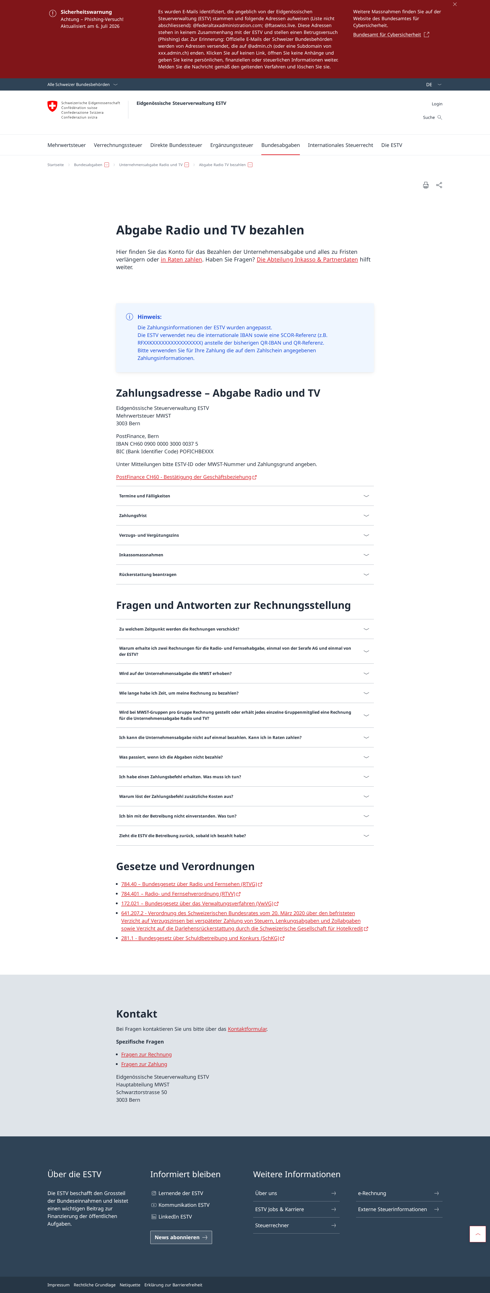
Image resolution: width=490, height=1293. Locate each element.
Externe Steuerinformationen (392, 1209)
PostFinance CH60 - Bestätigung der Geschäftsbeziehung (183, 476)
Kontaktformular (247, 1028)
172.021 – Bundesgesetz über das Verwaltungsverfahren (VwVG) (197, 903)
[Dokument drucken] (425, 185)
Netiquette (130, 1285)
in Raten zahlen (181, 259)
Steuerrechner (272, 1225)
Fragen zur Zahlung (144, 1064)
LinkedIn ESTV (175, 1216)
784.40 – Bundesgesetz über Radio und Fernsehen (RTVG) (189, 884)
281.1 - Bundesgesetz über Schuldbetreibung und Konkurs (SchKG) (200, 938)
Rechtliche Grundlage (95, 1285)
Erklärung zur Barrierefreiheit (173, 1285)
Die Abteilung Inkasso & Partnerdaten (307, 259)
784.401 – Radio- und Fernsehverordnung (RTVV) (178, 893)
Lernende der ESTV (180, 1193)
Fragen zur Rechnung (146, 1054)
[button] (66, 145)
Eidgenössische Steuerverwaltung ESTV (181, 103)
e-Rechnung (372, 1193)
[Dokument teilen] (439, 185)
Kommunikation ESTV (184, 1204)
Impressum (58, 1285)
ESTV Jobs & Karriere (279, 1209)
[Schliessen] (455, 4)
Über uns (266, 1193)
